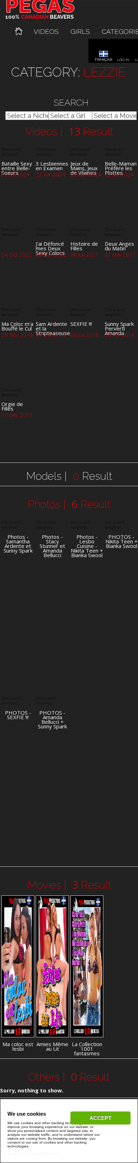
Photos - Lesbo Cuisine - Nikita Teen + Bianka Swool (87, 546)
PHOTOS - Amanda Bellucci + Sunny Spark (52, 719)
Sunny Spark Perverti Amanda (119, 328)
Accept (100, 1118)
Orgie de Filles (12, 406)
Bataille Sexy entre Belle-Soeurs (16, 168)
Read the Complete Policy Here (33, 1154)
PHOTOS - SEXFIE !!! (18, 715)
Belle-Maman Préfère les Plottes (121, 168)
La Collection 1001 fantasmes (87, 1049)
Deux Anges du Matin (119, 246)
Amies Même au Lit (52, 1046)
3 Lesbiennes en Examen (52, 166)
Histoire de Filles (84, 246)
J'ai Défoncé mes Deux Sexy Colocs (50, 248)
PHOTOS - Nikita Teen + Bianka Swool (121, 541)
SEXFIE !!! (81, 323)
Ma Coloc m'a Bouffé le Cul (17, 326)
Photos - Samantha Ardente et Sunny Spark (18, 544)
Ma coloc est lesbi (17, 1046)
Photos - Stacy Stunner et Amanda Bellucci (52, 546)
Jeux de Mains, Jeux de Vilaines (84, 168)
